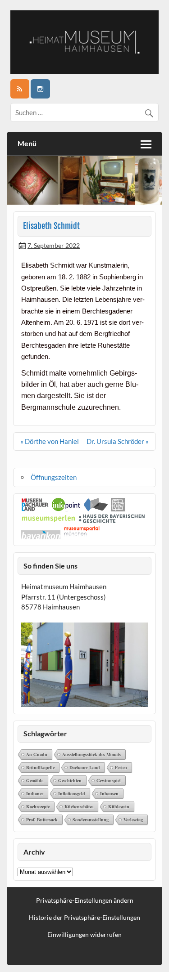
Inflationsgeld (71, 793)
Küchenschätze (78, 806)
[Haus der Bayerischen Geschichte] (111, 520)
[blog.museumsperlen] (48, 520)
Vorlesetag (133, 819)
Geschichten (70, 780)
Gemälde (34, 780)
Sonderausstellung (91, 819)
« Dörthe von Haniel (49, 441)
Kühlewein (118, 806)
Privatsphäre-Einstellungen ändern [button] (84, 900)
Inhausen (109, 793)
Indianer (34, 793)
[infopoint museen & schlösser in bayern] (66, 509)
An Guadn (36, 754)
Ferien (121, 767)
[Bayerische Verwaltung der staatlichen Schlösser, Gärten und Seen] (118, 509)
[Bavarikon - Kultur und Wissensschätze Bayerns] (40, 537)
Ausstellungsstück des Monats (91, 754)
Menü (27, 143)
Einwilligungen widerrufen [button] (84, 935)
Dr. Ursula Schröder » (118, 441)
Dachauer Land (84, 767)
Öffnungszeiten (54, 477)
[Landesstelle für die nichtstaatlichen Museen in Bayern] (95, 509)
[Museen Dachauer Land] (35, 509)
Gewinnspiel (108, 780)
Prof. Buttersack (42, 819)
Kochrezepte (38, 806)
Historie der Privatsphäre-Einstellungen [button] (84, 917)
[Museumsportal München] (81, 537)
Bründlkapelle (40, 767)
